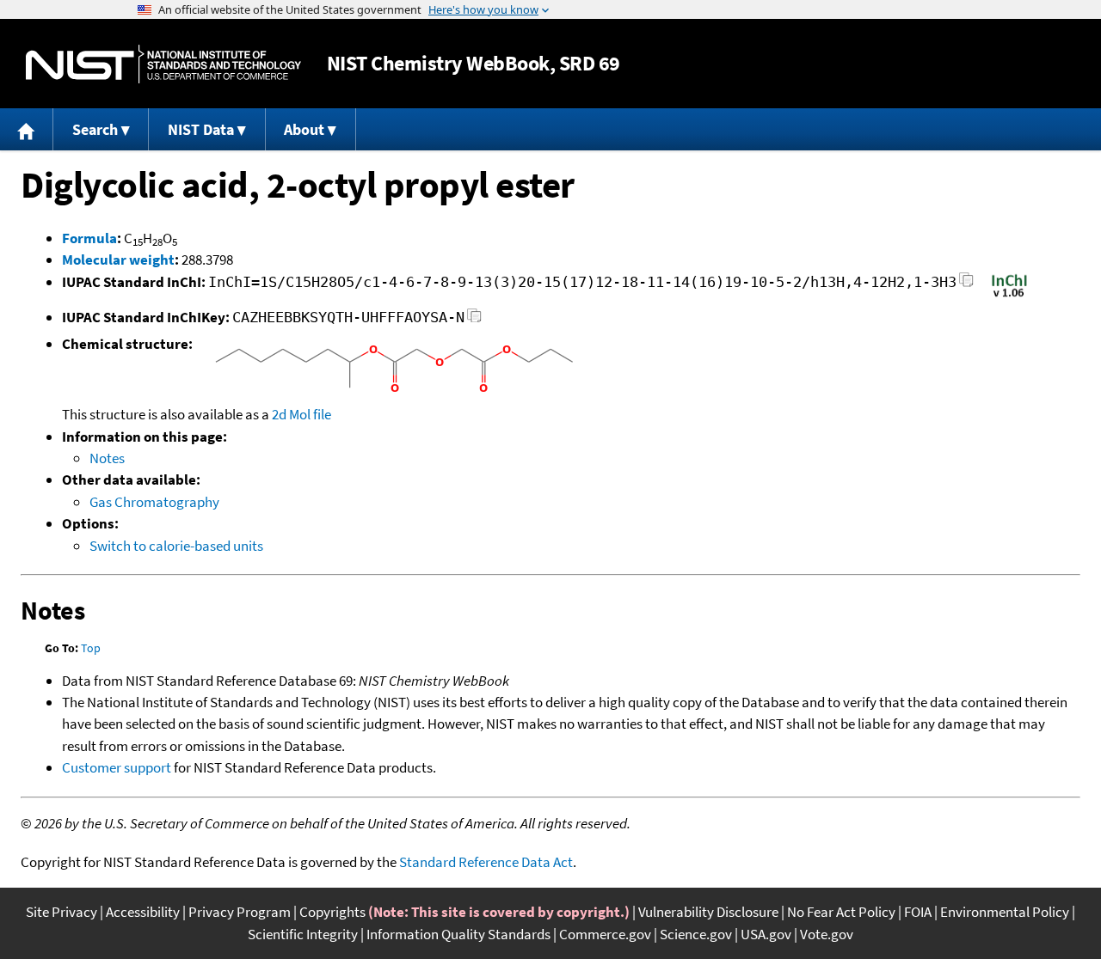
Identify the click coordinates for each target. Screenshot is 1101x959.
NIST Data (201, 129)
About (304, 129)
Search (95, 129)
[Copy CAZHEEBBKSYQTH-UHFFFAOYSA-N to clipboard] (474, 320)
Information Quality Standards (458, 934)
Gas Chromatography (154, 501)
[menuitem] (26, 129)
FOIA (918, 911)
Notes (107, 458)
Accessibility (143, 911)
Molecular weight (118, 259)
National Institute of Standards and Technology (163, 64)
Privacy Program (239, 911)
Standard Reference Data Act (486, 861)
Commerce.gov (605, 934)
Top (91, 648)
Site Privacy (61, 911)
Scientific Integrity (303, 934)
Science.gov (696, 934)
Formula (89, 238)
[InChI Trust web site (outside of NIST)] (1009, 295)
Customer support (116, 767)
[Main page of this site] (26, 129)
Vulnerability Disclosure (708, 911)
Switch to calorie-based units (176, 545)
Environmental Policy (1004, 911)
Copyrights (332, 911)
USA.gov (766, 934)
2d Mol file (301, 414)
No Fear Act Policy (841, 911)
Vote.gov (826, 934)
